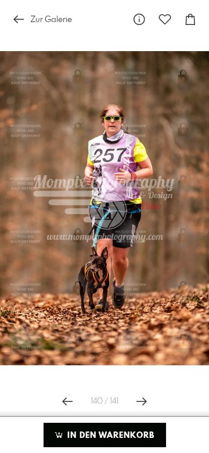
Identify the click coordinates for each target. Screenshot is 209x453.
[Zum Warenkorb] (190, 19)
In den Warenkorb (109, 436)
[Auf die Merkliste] (165, 19)
